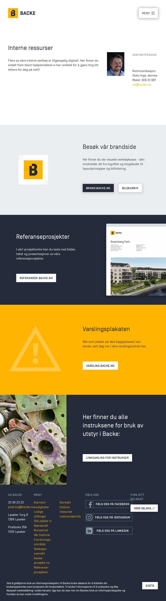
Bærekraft (41, 526)
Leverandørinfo (70, 516)
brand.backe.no (98, 188)
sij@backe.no (141, 84)
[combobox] (144, 508)
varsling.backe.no (100, 366)
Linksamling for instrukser (107, 458)
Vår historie (42, 535)
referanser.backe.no (36, 278)
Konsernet (41, 530)
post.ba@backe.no (21, 507)
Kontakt (65, 502)
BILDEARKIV (130, 188)
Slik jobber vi (43, 521)
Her (54, 590)
